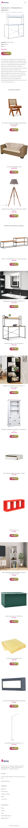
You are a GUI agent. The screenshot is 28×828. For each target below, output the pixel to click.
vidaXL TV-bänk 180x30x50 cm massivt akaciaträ (14, 259)
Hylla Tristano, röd (14, 530)
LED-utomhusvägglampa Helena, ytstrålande (14, 700)
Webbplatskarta (5, 818)
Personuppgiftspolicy (6, 815)
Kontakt (3, 810)
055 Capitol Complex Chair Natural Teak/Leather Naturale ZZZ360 (14, 123)
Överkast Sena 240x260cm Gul (14, 658)
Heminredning (4, 791)
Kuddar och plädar (5, 794)
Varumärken (4, 799)
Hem (2, 12)
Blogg (2, 808)
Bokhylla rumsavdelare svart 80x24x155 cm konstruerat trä (14, 386)
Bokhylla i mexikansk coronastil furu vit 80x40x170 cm (14, 430)
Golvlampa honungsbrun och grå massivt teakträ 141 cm (14, 209)
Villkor (2, 813)
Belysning (3, 789)
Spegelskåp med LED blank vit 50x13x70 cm (14, 301)
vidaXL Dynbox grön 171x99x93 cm (14, 616)
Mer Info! (6, 53)
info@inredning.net (5, 781)
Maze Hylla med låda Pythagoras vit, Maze (14, 473)
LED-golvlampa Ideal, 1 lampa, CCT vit (14, 743)
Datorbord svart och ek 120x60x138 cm (14, 343)
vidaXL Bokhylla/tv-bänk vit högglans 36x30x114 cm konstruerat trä (14, 573)
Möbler (8, 42)
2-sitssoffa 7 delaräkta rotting (14, 166)
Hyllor (12, 42)
